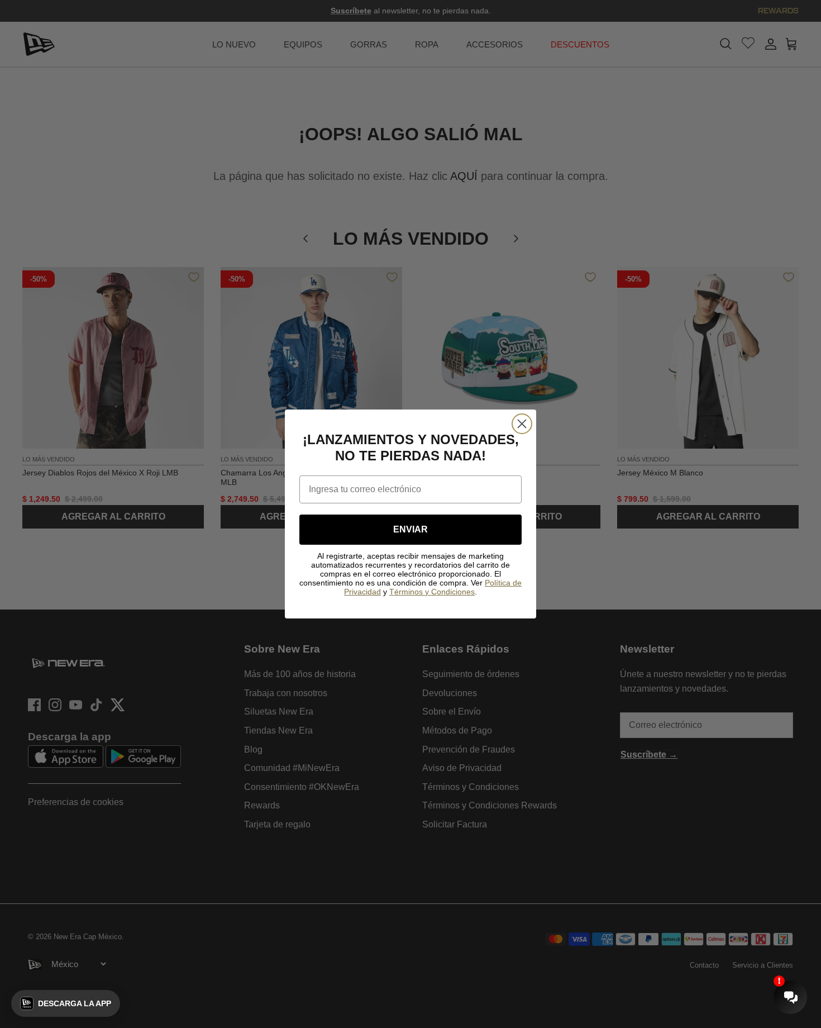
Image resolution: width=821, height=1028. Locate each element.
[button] (65, 1003)
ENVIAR (410, 529)
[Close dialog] (522, 424)
